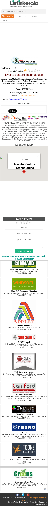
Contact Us (43, 502)
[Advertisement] (24, 39)
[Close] (37, 156)
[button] (24, 172)
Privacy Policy (13, 502)
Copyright (24, 502)
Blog (5, 20)
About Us (33, 502)
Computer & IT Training (18, 99)
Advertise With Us (40, 504)
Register (23, 16)
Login (34, 16)
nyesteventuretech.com (27, 96)
